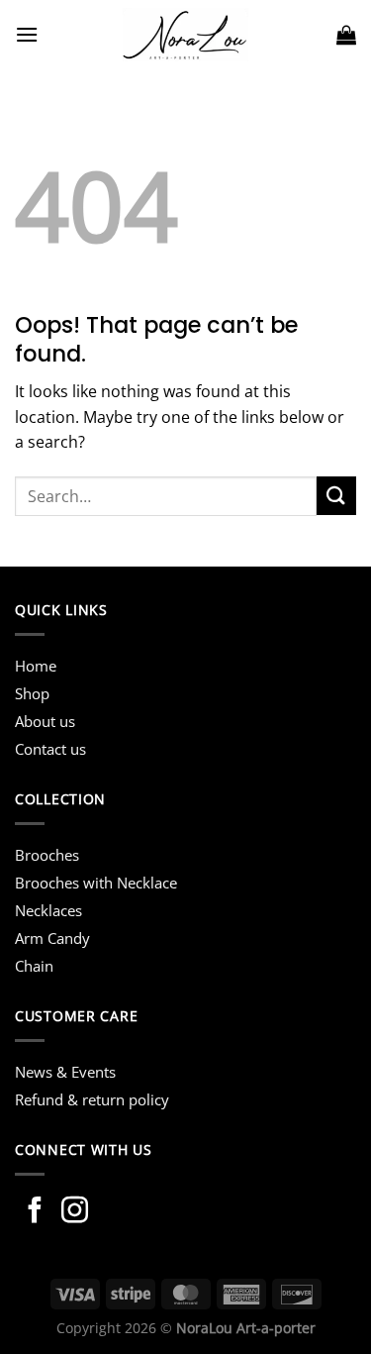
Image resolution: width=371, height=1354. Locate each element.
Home (35, 666)
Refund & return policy (92, 1099)
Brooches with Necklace (96, 882)
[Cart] (346, 34)
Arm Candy (52, 938)
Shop (32, 693)
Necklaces (48, 910)
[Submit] (336, 495)
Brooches (47, 855)
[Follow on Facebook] (35, 1212)
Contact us (50, 749)
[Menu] (27, 34)
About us (45, 721)
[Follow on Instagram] (74, 1212)
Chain (34, 966)
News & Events (65, 1072)
